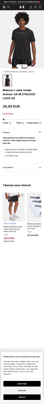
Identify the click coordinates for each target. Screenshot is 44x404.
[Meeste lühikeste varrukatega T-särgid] (3, 71)
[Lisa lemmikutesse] (22, 195)
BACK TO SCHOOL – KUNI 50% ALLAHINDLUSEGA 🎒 (22, 2)
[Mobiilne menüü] (4, 7)
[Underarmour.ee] (22, 7)
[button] (22, 66)
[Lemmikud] (35, 7)
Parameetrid (8, 167)
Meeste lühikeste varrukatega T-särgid (19, 71)
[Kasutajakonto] (31, 7)
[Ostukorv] (40, 7)
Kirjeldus (6, 132)
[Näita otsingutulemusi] (8, 7)
